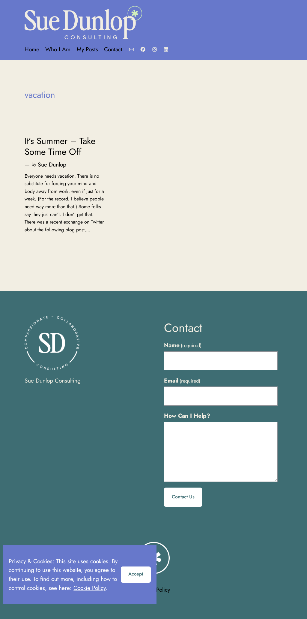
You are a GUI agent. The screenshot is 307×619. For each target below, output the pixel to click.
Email (182, 380)
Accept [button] (135, 573)
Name (182, 345)
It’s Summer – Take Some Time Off (60, 146)
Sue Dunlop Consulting (53, 380)
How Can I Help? (187, 415)
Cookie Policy (89, 588)
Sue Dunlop (52, 164)
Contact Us (183, 496)
